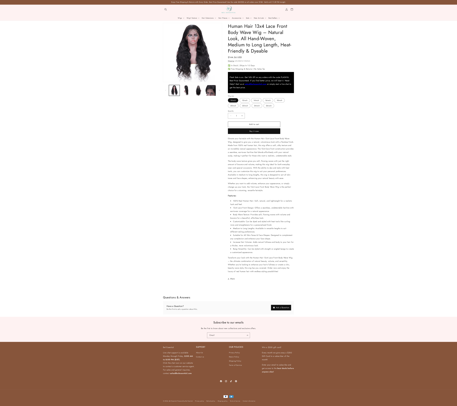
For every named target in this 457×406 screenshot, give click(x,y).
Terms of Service (235, 365)
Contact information (249, 401)
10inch (233, 100)
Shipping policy (223, 401)
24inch (257, 106)
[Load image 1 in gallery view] (174, 90)
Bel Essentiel (173, 401)
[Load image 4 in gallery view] (210, 90)
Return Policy (234, 357)
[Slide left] (165, 90)
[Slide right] (219, 90)
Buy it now (254, 131)
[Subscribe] (247, 335)
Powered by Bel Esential (185, 401)
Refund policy (210, 401)
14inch (256, 100)
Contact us (200, 357)
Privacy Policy (234, 352)
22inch (245, 106)
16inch (268, 100)
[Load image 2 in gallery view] (186, 90)
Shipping (231, 61)
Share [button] (232, 279)
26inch (269, 106)
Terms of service (235, 401)
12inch (244, 100)
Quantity (231, 111)
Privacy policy (199, 401)
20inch (233, 106)
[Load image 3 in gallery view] (198, 90)
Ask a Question (282, 307)
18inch (279, 100)
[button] (165, 9)
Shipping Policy (235, 361)
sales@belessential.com (255, 84)
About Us (199, 352)
